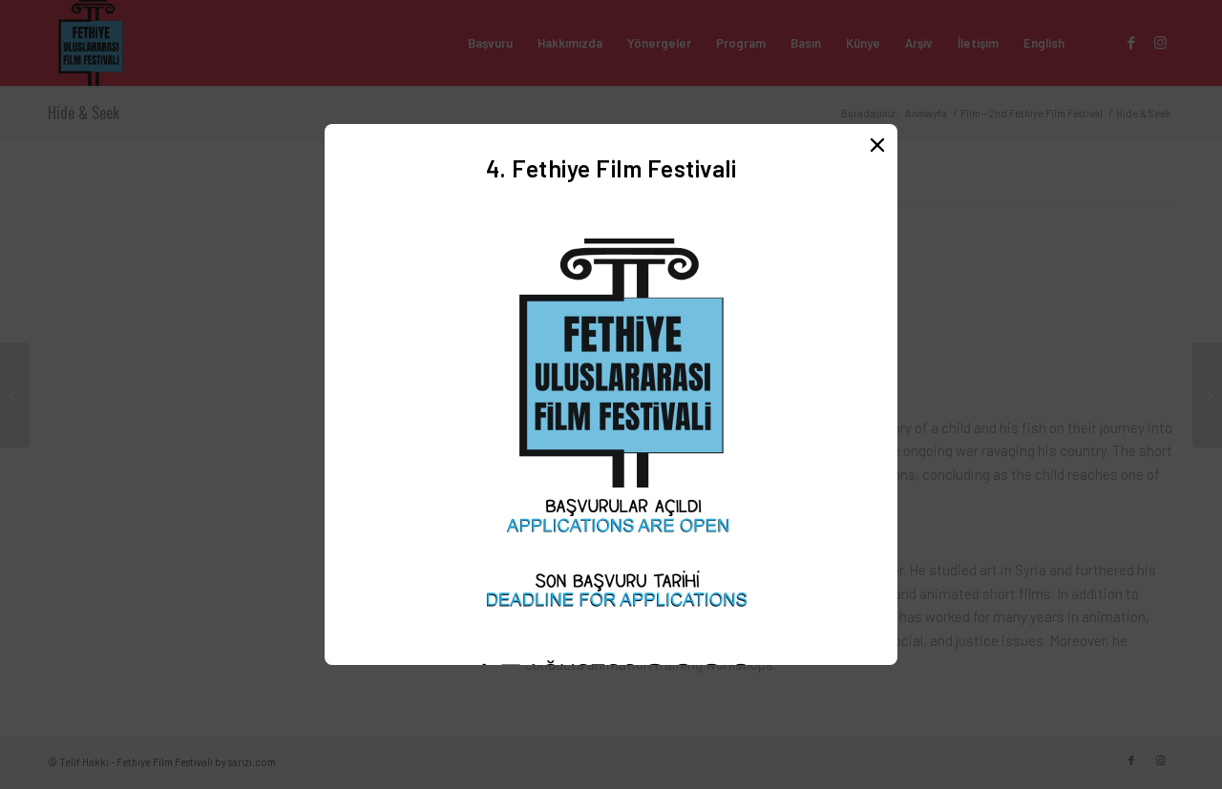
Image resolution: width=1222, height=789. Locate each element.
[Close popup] (877, 144)
